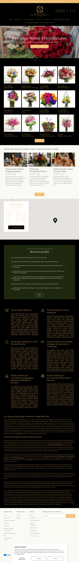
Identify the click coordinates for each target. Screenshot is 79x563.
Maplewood (14, 332)
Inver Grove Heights (23, 327)
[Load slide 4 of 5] (40, 60)
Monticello (35, 334)
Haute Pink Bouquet (64, 87)
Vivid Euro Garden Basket (47, 136)
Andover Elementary (67, 365)
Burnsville (35, 317)
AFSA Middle (69, 350)
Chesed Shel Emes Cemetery (28, 368)
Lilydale (26, 329)
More (39, 294)
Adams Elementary (68, 355)
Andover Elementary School (55, 367)
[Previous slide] (29, 60)
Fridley (28, 325)
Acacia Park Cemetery (18, 347)
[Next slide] (46, 60)
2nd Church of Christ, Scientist (21, 386)
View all (39, 140)
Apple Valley (34, 313)
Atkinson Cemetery (24, 354)
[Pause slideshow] (50, 60)
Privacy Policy (20, 554)
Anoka (28, 313)
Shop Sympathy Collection (39, 48)
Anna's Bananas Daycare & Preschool (62, 369)
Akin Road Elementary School (64, 358)
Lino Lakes (31, 329)
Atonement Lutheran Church (21, 405)
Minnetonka (14, 334)
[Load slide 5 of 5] (42, 60)
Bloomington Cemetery (23, 359)
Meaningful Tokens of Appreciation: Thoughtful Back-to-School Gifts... (15, 170)
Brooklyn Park (26, 317)
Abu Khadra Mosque (22, 389)
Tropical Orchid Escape (10, 136)
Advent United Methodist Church (21, 393)
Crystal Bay (25, 322)
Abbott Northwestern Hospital (55, 316)
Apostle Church (15, 400)
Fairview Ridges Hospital (54, 326)
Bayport (21, 315)
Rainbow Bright (44, 112)
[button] (17, 19)
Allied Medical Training (66, 362)
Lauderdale (19, 329)
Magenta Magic (44, 87)
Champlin (18, 319)
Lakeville (13, 329)
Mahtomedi (19, 331)
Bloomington (34, 315)
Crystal (19, 322)
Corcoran (13, 322)
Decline (55, 558)
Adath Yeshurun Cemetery (28, 349)
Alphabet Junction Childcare (56, 364)
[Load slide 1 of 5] (33, 60)
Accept (39, 558)
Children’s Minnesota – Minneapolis (62, 324)
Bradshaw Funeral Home (24, 363)
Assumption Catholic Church (29, 403)
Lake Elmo (34, 327)
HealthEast (64, 330)
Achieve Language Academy (59, 353)
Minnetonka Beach (25, 334)
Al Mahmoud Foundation (27, 395)
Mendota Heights (24, 332)
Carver (13, 319)
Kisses (23, 112)
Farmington (14, 325)
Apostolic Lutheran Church (19, 402)
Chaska (32, 319)
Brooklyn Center (16, 317)
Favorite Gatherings (63, 112)
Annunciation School (53, 370)
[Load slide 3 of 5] (37, 60)
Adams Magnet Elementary (55, 357)
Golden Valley (34, 325)
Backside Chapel (23, 407)
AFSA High (60, 350)
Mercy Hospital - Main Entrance (61, 337)
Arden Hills (14, 315)
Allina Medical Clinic (58, 319)
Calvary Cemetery (25, 366)
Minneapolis (34, 332)
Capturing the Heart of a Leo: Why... (63, 170)
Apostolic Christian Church (29, 400)
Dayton (31, 322)
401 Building (51, 350)
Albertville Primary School (55, 360)
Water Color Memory (28, 136)
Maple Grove (26, 331)
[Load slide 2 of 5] (35, 60)
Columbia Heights (21, 320)
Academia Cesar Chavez (54, 351)
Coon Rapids (33, 320)
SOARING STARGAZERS (64, 136)
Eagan (36, 322)
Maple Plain (34, 331)
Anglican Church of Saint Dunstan (27, 398)
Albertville (17, 313)
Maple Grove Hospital (61, 333)
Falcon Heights (32, 324)
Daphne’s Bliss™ (9, 87)
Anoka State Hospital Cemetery (20, 352)
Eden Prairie (15, 324)
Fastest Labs (57, 328)
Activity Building (57, 355)
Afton (12, 313)
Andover (23, 313)
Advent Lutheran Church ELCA (27, 391)
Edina (23, 324)
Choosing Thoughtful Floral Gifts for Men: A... (37, 170)
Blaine (27, 315)
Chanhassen (25, 319)
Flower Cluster (8, 112)
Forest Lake (21, 325)
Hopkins (13, 327)
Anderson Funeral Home (30, 351)
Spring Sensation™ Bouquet (30, 87)
